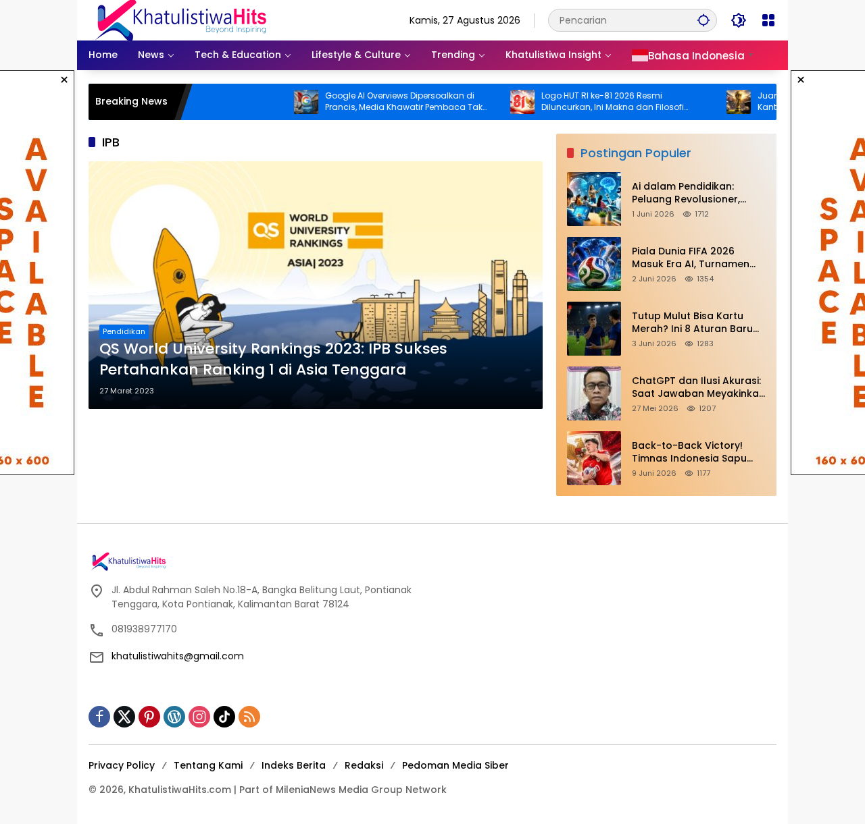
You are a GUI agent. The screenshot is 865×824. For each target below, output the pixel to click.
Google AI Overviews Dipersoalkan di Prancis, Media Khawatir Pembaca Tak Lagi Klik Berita (376, 101)
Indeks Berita (294, 765)
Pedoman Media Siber (455, 765)
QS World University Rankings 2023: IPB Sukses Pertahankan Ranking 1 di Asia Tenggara (273, 359)
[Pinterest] (149, 716)
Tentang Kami (208, 765)
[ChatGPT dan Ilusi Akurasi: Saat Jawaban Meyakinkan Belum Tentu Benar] (594, 393)
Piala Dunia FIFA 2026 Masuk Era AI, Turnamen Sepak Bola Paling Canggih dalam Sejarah (698, 258)
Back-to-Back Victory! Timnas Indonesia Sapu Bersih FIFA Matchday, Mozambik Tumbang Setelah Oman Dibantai (689, 452)
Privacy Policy (122, 765)
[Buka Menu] (768, 20)
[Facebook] (99, 716)
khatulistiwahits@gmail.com (178, 656)
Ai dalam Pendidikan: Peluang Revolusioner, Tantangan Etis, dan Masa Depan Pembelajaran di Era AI (699, 193)
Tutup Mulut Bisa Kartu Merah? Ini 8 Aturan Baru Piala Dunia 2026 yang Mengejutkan (692, 323)
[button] (703, 20)
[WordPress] (174, 716)
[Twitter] (124, 716)
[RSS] (249, 716)
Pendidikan (124, 331)
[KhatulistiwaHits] (180, 19)
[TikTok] (224, 716)
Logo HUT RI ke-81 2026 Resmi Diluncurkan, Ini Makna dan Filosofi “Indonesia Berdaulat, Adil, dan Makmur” (598, 101)
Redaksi (364, 765)
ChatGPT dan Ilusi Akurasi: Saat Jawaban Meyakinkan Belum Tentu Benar (698, 388)
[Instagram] (199, 716)
